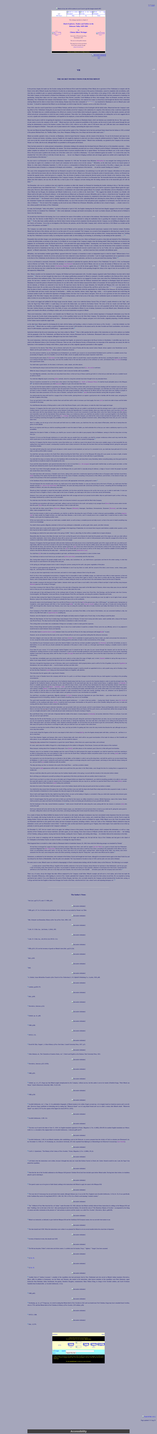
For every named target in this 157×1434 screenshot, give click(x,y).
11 (57, 187)
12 (94, 191)
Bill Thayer (59, 15)
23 (27, 1117)
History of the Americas (93, 1346)
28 (27, 1172)
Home (101, 1345)
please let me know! (78, 47)
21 (99, 265)
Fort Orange (90, 102)
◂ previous (54, 1334)
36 (73, 603)
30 (27, 1193)
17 (27, 1053)
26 (75, 331)
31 (27, 1205)
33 (27, 1228)
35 (106, 601)
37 (104, 631)
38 (65, 803)
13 (40, 198)
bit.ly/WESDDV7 (151, 5)
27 (51, 349)
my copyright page (72, 1361)
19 (49, 245)
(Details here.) (88, 1339)
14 (38, 202)
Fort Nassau (112, 287)
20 (27, 1082)
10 (27, 986)
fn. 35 (32, 1258)
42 (114, 879)
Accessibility (79, 1431)
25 (74, 328)
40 (27, 1302)
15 (56, 210)
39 (67, 825)
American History (86, 1346)
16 (31, 220)
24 (27, 1127)
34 (69, 532)
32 (97, 480)
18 (124, 235)
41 (122, 869)
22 (34, 275)
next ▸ (103, 1334)
